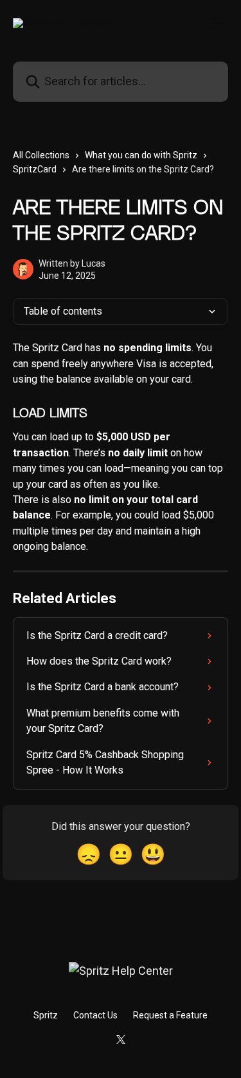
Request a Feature (170, 1015)
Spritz (45, 1015)
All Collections (41, 155)
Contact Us (95, 1015)
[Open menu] (216, 23)
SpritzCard (35, 169)
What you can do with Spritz (141, 155)
